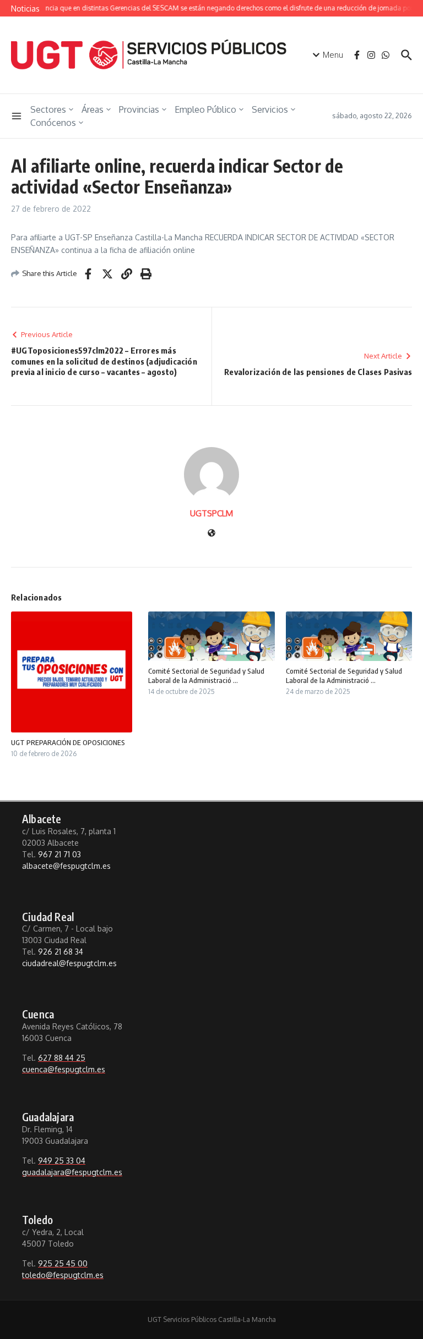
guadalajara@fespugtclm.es (72, 1172)
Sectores (48, 109)
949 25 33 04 (61, 1160)
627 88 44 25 (61, 1057)
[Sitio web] (211, 533)
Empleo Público (205, 109)
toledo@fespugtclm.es (63, 1275)
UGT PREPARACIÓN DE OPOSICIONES (68, 742)
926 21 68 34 (60, 951)
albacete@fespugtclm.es (66, 865)
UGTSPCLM (211, 513)
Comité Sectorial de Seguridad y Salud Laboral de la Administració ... (206, 675)
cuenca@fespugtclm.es (63, 1069)
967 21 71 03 (59, 854)
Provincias (139, 109)
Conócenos (53, 122)
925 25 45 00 (63, 1263)
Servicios (270, 109)
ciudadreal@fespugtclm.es (69, 963)
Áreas (93, 109)
